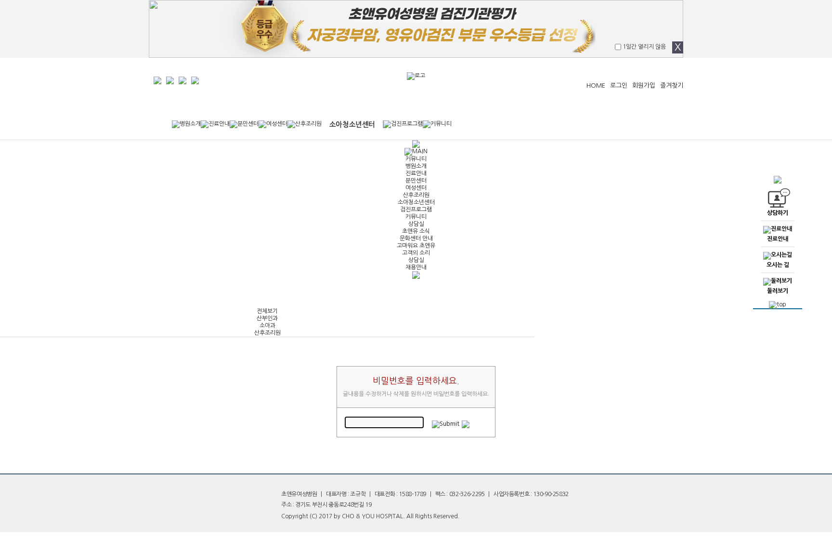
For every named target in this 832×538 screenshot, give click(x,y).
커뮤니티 (416, 159)
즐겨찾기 (671, 85)
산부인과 (267, 318)
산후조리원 (416, 195)
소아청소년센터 (416, 202)
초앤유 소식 (416, 231)
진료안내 (416, 173)
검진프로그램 (416, 209)
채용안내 (416, 267)
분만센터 (416, 181)
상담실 (416, 224)
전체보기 (267, 311)
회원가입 (643, 85)
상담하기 (777, 213)
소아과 (267, 325)
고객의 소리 (416, 253)
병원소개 (416, 166)
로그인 (618, 85)
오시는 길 (778, 265)
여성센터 (416, 188)
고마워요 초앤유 (416, 246)
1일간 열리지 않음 (643, 47)
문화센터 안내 (416, 238)
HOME (595, 85)
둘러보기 (777, 291)
